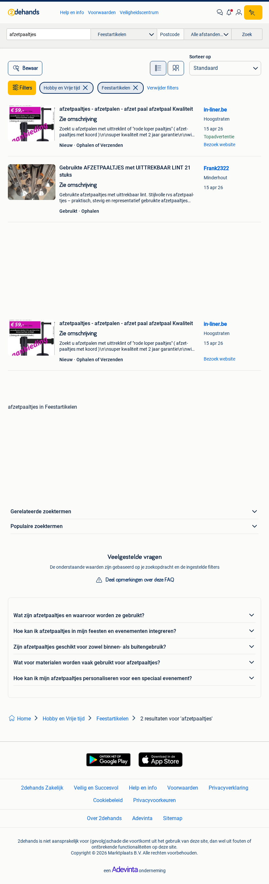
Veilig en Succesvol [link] (96, 788)
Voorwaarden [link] (102, 12)
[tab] (158, 68)
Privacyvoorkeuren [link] (154, 800)
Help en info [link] (72, 12)
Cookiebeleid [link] (108, 800)
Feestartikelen (116, 87)
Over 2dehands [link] (104, 818)
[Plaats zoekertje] (253, 12)
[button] (229, 12)
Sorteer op (200, 56)
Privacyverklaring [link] (228, 788)
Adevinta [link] (142, 818)
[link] (31, 12)
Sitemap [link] (172, 818)
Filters (26, 87)
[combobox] (49, 34)
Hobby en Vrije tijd (62, 87)
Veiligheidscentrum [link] (139, 12)
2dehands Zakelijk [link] (42, 788)
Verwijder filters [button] (162, 87)
